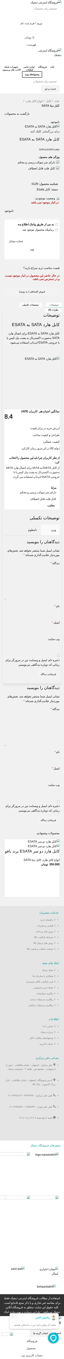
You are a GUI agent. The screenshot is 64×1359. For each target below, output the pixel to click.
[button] (55, 880)
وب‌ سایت (54, 639)
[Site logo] (46, 2)
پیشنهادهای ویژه (32, 74)
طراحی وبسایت (32, 1312)
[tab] (54, 304)
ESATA (32, 333)
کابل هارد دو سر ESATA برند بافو (32, 851)
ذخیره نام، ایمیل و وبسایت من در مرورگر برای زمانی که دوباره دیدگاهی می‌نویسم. (32, 662)
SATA (56, 337)
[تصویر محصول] (44, 846)
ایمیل (56, 622)
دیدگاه (55, 563)
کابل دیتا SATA (51, 105)
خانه (57, 101)
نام (57, 606)
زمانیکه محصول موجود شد (38, 229)
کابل (48, 101)
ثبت (32, 249)
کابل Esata (43, 189)
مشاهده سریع (55, 889)
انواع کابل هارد (34, 101)
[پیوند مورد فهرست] (32, 936)
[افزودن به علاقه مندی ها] (55, 871)
